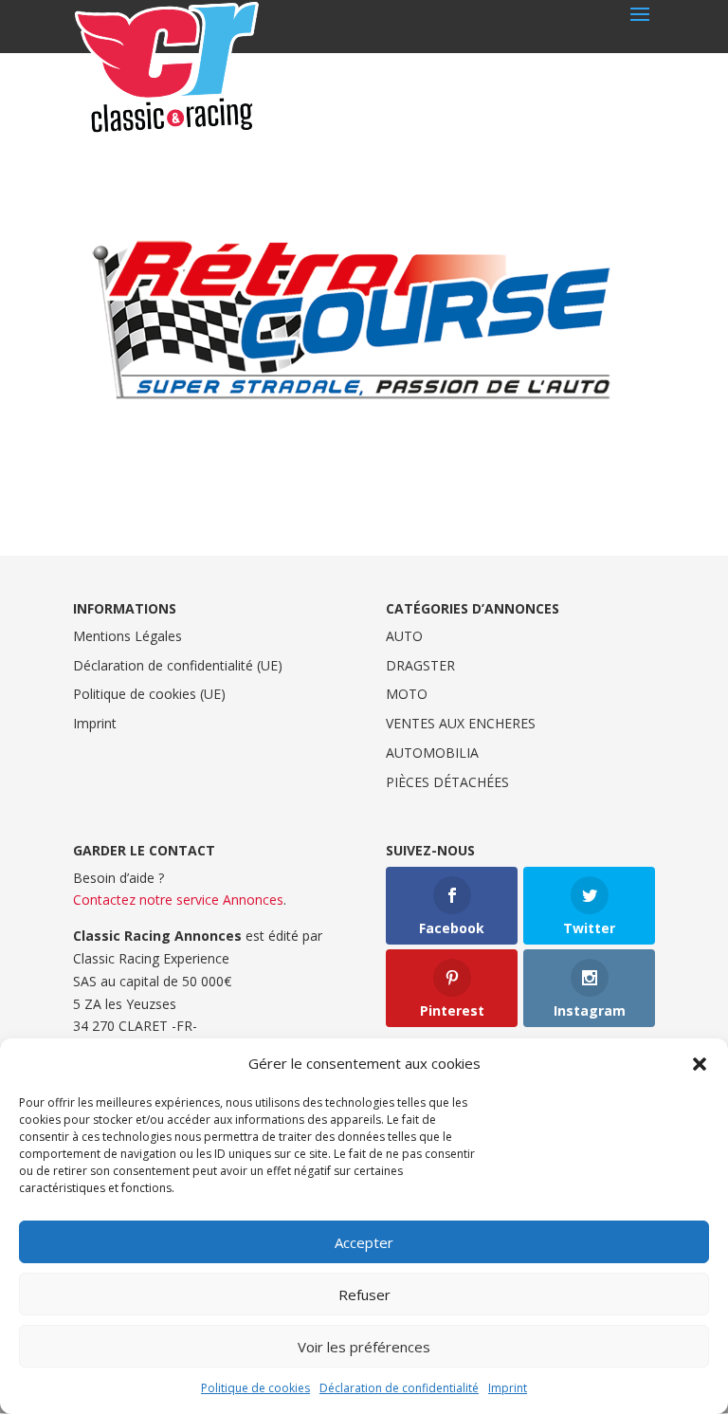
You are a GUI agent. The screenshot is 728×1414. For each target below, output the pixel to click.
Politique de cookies (255, 1388)
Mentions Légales (127, 636)
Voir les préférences (364, 1346)
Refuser (364, 1294)
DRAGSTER (420, 665)
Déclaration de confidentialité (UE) (177, 665)
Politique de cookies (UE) (149, 694)
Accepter (364, 1242)
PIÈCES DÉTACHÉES (447, 782)
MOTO (407, 694)
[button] (699, 1064)
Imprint (507, 1388)
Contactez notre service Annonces (178, 900)
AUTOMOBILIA (432, 753)
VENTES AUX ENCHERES (461, 723)
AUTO (404, 636)
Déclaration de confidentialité (399, 1388)
